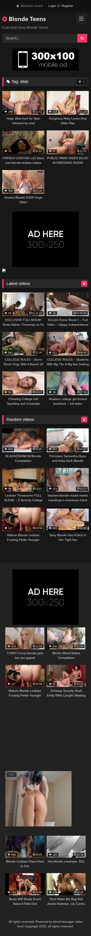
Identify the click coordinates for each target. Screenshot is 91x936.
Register (67, 6)
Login (52, 6)
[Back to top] (77, 923)
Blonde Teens (26, 19)
